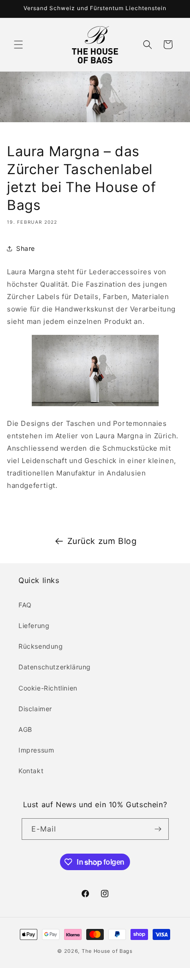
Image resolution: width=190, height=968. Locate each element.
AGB (25, 729)
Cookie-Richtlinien (47, 688)
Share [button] (25, 248)
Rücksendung (40, 646)
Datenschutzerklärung (54, 667)
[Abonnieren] (158, 829)
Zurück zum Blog (102, 541)
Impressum (36, 750)
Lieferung (33, 625)
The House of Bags (107, 951)
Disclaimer (35, 709)
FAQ (25, 605)
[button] (18, 44)
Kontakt (30, 771)
